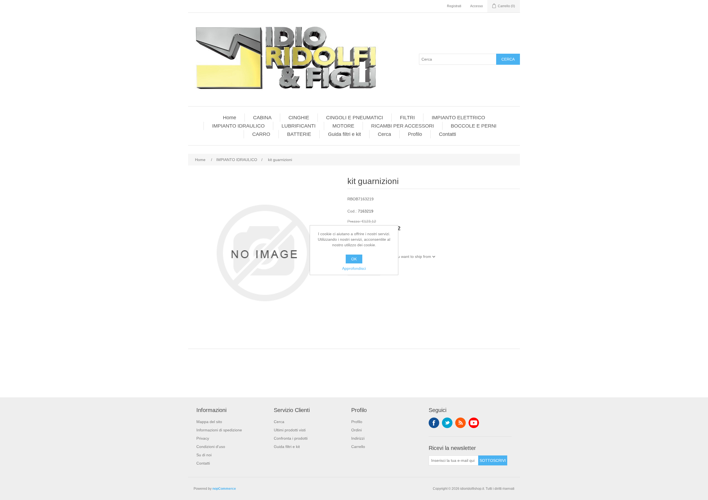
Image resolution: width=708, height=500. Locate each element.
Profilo (415, 134)
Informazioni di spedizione (219, 430)
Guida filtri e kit (344, 134)
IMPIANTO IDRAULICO (238, 126)
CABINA (262, 117)
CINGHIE (298, 117)
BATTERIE (299, 134)
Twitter (447, 423)
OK (354, 259)
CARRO (261, 134)
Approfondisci (354, 268)
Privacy (202, 438)
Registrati (454, 6)
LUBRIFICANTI (299, 126)
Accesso (476, 6)
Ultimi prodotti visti (290, 430)
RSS (460, 423)
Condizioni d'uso (210, 446)
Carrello (358, 446)
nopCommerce (224, 489)
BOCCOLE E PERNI (473, 126)
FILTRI (407, 117)
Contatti (447, 134)
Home (229, 117)
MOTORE (343, 126)
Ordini (356, 430)
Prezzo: (354, 221)
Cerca (508, 59)
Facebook (434, 423)
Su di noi (204, 455)
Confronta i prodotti (291, 438)
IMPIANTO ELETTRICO (458, 117)
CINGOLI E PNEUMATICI (354, 117)
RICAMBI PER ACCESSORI (402, 126)
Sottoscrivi (493, 460)
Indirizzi (358, 438)
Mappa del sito (209, 421)
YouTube (473, 423)
